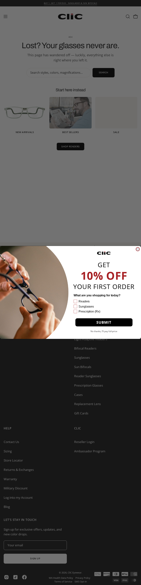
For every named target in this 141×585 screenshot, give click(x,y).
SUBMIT (103, 322)
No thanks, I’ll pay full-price (104, 331)
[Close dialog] (138, 249)
